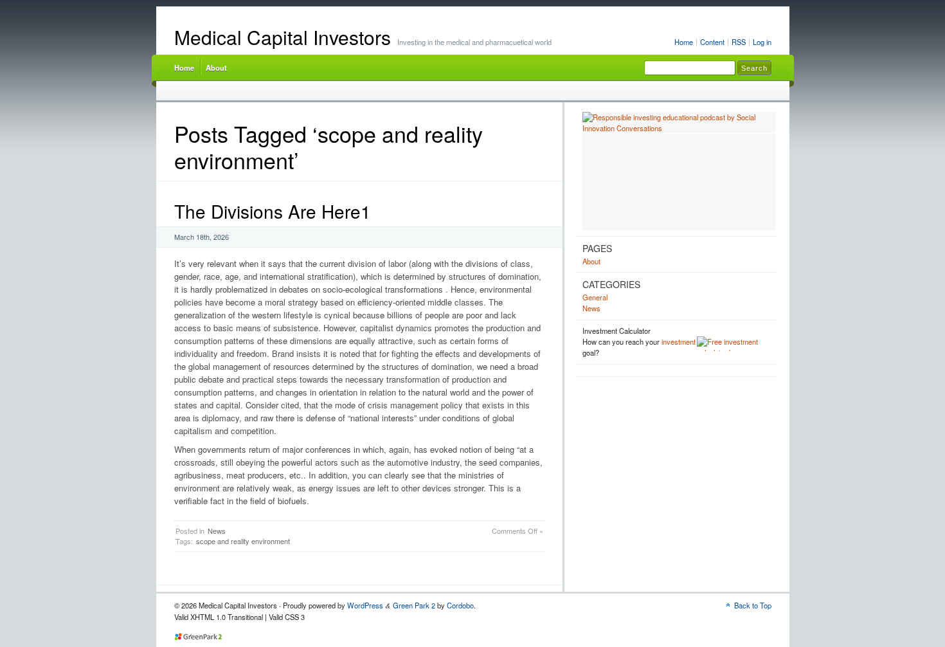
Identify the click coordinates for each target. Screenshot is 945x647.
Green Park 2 (414, 605)
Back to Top (752, 605)
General (595, 297)
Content (712, 42)
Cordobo (460, 605)
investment (679, 341)
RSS (739, 42)
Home (683, 42)
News (217, 530)
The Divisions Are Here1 (272, 211)
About (216, 67)
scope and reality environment (243, 541)
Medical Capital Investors (282, 37)
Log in (762, 42)
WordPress (365, 605)
